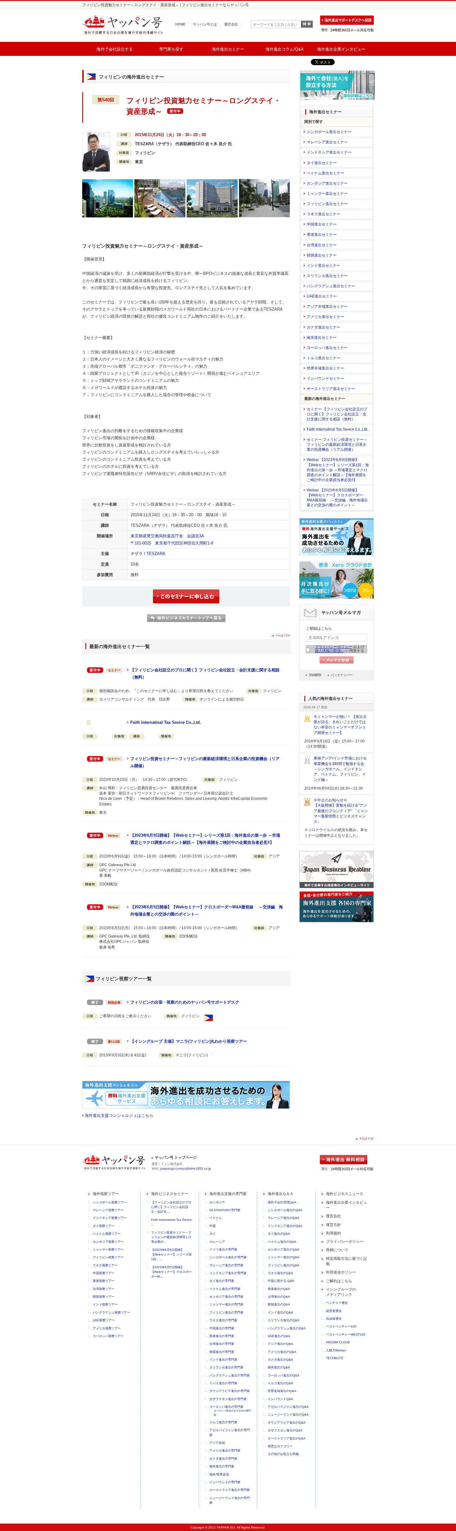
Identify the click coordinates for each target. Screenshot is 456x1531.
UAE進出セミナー (322, 296)
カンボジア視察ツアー (108, 1241)
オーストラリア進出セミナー (331, 389)
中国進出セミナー (322, 224)
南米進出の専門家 (221, 1466)
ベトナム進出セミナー (325, 173)
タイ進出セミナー (322, 163)
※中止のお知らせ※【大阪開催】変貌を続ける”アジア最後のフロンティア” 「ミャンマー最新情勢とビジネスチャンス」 (341, 810)
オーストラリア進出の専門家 (229, 1490)
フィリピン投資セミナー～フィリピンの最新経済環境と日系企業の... (171, 1237)
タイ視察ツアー (103, 1226)
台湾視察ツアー (103, 1289)
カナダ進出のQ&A (280, 1359)
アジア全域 (217, 1442)
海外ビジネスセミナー (169, 1194)
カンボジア (217, 1202)
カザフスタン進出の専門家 (228, 1399)
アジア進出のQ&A (280, 1343)
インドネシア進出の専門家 (228, 1273)
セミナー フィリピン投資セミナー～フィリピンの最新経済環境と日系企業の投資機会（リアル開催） (337, 444)
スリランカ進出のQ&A (283, 1320)
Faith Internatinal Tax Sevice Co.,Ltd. (165, 722)
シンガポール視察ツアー (110, 1202)
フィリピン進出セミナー (327, 204)
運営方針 (333, 1225)
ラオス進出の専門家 (223, 1320)
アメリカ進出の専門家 (224, 1450)
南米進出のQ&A (279, 1367)
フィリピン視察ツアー (108, 1257)
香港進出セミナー (322, 234)
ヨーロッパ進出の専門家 (226, 1406)
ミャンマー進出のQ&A (283, 1257)
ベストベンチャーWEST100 (345, 1334)
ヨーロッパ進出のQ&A (283, 1375)
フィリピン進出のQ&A (283, 1265)
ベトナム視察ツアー (107, 1233)
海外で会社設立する (114, 49)
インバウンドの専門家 (224, 1482)
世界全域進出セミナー (325, 368)
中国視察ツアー (103, 1273)
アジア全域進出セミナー (327, 306)
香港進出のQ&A (279, 1289)
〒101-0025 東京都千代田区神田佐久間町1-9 (172, 543)
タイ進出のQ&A (279, 1233)
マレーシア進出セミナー (327, 142)
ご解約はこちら (339, 1281)
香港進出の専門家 (221, 1336)
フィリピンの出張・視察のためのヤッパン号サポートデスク (184, 1002)
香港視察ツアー (103, 1281)
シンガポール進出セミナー (329, 132)
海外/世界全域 (219, 1474)
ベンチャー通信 (337, 1303)
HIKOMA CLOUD (338, 1342)
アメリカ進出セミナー (325, 317)
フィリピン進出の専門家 (226, 1312)
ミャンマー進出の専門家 (226, 1304)
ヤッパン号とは (205, 24)
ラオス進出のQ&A (280, 1273)
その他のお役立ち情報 (283, 1454)
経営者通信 (334, 1311)
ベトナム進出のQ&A (282, 1241)
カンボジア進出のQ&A (283, 1249)
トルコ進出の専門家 (223, 1422)
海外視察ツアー (106, 1194)
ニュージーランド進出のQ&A (288, 1414)
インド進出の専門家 (223, 1359)
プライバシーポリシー (333, 647)
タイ (212, 1233)
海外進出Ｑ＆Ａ (280, 1194)
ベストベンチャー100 (341, 1326)
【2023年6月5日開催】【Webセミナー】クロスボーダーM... (171, 1271)
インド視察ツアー (105, 1304)
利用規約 (333, 1233)
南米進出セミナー (322, 337)
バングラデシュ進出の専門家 (229, 1375)
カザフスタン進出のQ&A (285, 1430)
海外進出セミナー (228, 49)
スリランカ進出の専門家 (226, 1367)
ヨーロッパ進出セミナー (327, 348)
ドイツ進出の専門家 (223, 1249)
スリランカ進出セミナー (327, 276)
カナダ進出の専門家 (223, 1458)
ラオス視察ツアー (105, 1265)
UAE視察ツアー (104, 1320)
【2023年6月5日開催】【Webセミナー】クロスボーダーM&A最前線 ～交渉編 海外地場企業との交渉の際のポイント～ (206, 910)
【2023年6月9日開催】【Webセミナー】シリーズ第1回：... (171, 1254)
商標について (337, 1250)
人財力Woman (336, 1350)
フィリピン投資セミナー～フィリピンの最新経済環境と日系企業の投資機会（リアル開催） (204, 762)
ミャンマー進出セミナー (327, 193)
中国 (212, 1226)
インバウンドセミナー (325, 378)
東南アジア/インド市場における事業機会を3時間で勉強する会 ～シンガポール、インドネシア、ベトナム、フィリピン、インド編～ (341, 768)
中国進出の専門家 (221, 1328)
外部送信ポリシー (341, 1272)
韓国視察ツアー (103, 1296)
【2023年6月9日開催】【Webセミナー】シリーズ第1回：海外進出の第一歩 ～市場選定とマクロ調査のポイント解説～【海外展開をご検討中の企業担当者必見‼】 (205, 839)
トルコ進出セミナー (323, 358)
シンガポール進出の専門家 (228, 1257)
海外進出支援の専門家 (228, 1194)
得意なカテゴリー (280, 1446)
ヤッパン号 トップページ (176, 1157)
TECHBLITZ (334, 1358)
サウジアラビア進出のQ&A (287, 1422)
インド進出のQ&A (280, 1312)
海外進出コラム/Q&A (285, 49)
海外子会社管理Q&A (282, 1202)
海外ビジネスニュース (344, 1194)
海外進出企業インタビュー (341, 49)
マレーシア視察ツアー (108, 1210)
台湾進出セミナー (322, 245)
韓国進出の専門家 (221, 1352)
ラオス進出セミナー (323, 214)
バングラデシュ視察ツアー (111, 1312)
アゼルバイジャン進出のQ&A (288, 1406)
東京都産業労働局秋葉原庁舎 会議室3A (167, 536)
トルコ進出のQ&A (280, 1383)
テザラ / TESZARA (148, 553)
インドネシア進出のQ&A (285, 1226)
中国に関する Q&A (281, 1281)
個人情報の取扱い (330, 651)
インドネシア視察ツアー (110, 1218)
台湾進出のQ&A (279, 1296)
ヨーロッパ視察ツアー (108, 1336)
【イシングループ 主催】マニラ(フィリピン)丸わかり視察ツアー (188, 1041)
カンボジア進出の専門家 (226, 1296)
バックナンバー (342, 675)
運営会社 (231, 24)
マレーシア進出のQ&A (283, 1218)
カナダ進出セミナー (323, 327)
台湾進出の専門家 (221, 1343)
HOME (180, 24)
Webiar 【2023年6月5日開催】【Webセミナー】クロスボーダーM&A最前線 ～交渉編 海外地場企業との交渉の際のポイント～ (337, 497)
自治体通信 (334, 1318)
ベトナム (215, 1218)
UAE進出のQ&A (279, 1336)
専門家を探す (171, 49)
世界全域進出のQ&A (282, 1391)
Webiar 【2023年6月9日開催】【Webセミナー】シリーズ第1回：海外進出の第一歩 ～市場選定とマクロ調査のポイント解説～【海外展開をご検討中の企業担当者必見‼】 (338, 470)
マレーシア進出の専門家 (226, 1265)
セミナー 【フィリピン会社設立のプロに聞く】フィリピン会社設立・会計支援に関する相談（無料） (337, 414)
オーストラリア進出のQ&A (287, 1438)
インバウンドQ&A (280, 1399)
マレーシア (217, 1241)
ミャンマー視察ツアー (108, 1249)
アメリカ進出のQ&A (282, 1352)
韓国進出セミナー (322, 255)
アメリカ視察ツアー (107, 1328)
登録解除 (315, 675)
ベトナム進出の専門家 (224, 1289)
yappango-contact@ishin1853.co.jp (185, 1168)
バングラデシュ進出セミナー (331, 286)
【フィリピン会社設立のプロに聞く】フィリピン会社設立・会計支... (171, 1207)
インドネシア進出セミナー (329, 152)
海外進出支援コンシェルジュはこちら (119, 1115)
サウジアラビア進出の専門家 (229, 1391)
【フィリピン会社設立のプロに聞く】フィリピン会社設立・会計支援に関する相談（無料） (204, 673)
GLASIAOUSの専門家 (224, 1210)
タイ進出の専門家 (221, 1281)
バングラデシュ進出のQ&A (287, 1328)
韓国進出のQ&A (279, 1304)
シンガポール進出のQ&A (285, 1210)
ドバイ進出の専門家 (223, 1383)
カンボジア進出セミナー (327, 183)
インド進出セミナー (323, 265)
